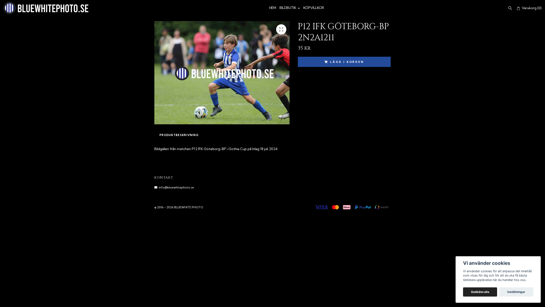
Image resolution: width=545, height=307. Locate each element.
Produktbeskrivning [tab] (179, 135)
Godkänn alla (480, 292)
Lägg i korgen (347, 62)
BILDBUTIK (288, 8)
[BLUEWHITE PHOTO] (46, 8)
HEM (272, 8)
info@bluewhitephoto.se (176, 187)
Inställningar (516, 292)
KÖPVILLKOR (313, 8)
